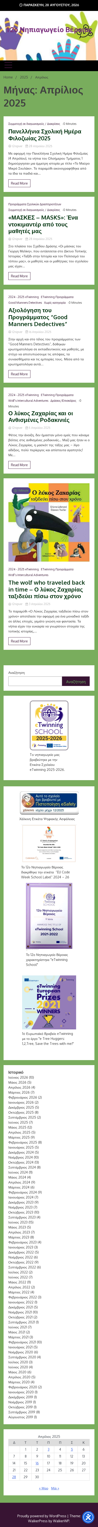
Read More (19, 183)
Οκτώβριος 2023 (20, 1212)
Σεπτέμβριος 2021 (21, 1322)
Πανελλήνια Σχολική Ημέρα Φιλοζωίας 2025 (44, 135)
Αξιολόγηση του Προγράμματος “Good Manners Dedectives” (38, 317)
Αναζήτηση (16, 673)
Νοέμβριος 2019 (20, 1402)
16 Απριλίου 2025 (39, 332)
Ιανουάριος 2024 (21, 1197)
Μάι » (55, 1488)
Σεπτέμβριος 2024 (22, 1167)
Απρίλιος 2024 (19, 1182)
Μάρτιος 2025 (19, 1137)
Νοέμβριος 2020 (20, 1352)
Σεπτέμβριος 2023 (22, 1217)
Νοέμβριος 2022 (20, 1257)
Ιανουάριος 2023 (20, 1247)
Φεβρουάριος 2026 (22, 1097)
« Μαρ (43, 1488)
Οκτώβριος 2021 (20, 1317)
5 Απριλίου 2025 (39, 428)
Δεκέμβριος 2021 (20, 1307)
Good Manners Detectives (25, 302)
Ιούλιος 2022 (18, 1272)
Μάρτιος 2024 (18, 1187)
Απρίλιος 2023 (19, 1232)
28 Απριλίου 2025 (40, 146)
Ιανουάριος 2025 (21, 1147)
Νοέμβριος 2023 (20, 1207)
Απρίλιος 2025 (19, 1132)
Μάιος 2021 (16, 1332)
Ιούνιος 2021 (17, 1327)
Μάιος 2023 (17, 1227)
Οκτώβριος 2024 (21, 1162)
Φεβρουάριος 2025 (22, 1142)
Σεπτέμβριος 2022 (22, 1267)
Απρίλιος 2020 (19, 1377)
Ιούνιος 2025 (18, 1122)
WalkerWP (61, 1521)
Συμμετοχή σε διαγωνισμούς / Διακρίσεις (34, 124)
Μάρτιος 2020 (19, 1382)
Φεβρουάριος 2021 (22, 1342)
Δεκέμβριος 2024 (21, 1152)
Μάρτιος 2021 (18, 1337)
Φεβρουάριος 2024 (22, 1192)
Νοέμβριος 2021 (20, 1312)
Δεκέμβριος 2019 (20, 1397)
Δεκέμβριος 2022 (21, 1252)
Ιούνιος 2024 (18, 1172)
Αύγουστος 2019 (20, 1417)
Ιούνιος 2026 (18, 1077)
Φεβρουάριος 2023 (22, 1242)
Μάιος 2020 (17, 1372)
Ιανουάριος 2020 (21, 1392)
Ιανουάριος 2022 (21, 1302)
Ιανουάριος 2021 (20, 1347)
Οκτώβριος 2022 (21, 1262)
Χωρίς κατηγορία (55, 302)
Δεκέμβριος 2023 (21, 1202)
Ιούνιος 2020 (18, 1367)
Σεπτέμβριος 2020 (22, 1357)
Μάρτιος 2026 (19, 1092)
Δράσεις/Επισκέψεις (63, 400)
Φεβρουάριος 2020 (22, 1387)
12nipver (17, 146)
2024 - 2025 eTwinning (23, 297)
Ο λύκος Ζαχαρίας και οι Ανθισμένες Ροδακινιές (40, 417)
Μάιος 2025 (17, 1127)
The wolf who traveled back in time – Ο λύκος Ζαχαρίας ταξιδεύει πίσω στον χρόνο (46, 589)
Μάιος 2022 (17, 1282)
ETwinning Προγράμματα (57, 297)
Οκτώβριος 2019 (20, 1407)
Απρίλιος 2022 (19, 1287)
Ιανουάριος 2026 (21, 1102)
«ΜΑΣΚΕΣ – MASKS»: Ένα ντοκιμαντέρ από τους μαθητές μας (43, 224)
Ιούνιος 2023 (18, 1222)
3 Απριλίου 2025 (39, 604)
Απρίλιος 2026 (19, 1087)
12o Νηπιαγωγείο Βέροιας (49, 29)
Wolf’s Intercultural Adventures (28, 400)
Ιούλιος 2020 (18, 1362)
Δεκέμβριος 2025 (21, 1107)
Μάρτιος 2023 (18, 1237)
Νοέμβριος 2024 (20, 1157)
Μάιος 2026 (17, 1082)
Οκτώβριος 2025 (21, 1112)
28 (14, 1477)
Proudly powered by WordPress (42, 1516)
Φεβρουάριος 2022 (22, 1297)
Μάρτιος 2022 (18, 1292)
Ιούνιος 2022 (18, 1277)
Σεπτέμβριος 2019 (21, 1412)
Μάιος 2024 (17, 1177)
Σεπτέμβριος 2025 (22, 1117)
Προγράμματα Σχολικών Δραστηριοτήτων (34, 204)
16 (37, 1463)
